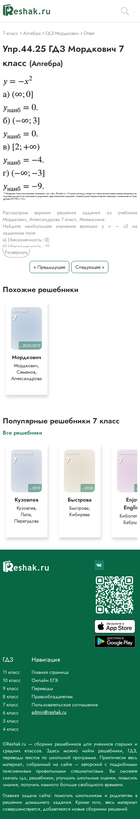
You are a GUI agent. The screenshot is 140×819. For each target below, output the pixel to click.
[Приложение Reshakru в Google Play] (114, 645)
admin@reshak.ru (49, 712)
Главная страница (50, 672)
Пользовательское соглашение (65, 704)
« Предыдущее (49, 267)
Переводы (42, 688)
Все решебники (22, 432)
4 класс (11, 729)
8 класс (11, 696)
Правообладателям (52, 696)
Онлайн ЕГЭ (45, 680)
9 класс (11, 688)
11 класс (11, 672)
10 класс (12, 680)
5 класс (11, 720)
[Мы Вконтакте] (99, 565)
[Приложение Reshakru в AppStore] (114, 631)
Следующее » (89, 267)
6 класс (11, 712)
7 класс (10, 704)
